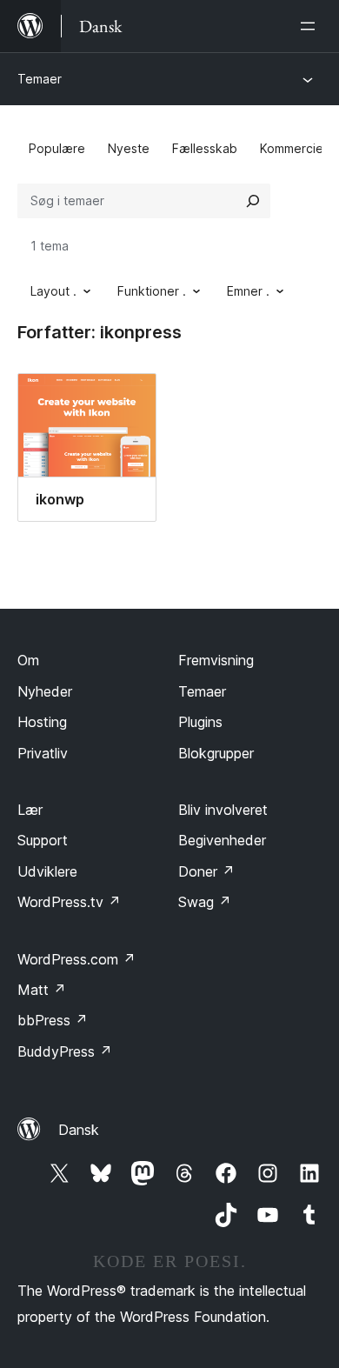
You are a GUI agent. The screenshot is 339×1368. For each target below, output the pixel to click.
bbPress (52, 1020)
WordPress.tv (69, 902)
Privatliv (42, 753)
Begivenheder (222, 840)
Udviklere (47, 871)
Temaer (39, 78)
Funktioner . (151, 291)
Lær (30, 809)
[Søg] (253, 201)
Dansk (78, 1129)
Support (42, 840)
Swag (204, 902)
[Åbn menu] (311, 26)
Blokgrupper (216, 753)
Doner (206, 871)
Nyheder (44, 691)
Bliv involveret (223, 809)
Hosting (42, 722)
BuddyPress (64, 1051)
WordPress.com (76, 959)
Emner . (248, 291)
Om (28, 660)
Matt (41, 989)
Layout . (53, 291)
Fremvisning (216, 660)
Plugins (200, 722)
